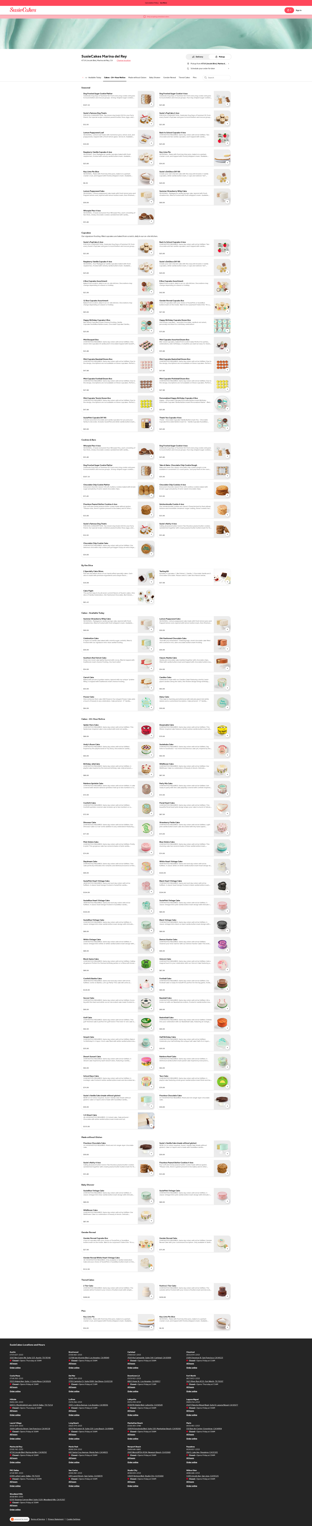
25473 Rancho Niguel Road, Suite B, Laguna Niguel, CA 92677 (212, 1405)
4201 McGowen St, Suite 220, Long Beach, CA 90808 (91, 1428)
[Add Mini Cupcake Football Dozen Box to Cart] (151, 389)
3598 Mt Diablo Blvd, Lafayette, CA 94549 (145, 1405)
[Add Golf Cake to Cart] (151, 1028)
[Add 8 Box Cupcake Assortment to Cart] (227, 292)
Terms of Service (38, 1519)
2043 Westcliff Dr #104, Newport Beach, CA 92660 (149, 1452)
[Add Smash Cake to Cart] (151, 1048)
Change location (124, 60)
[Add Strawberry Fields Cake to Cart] (227, 833)
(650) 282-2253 (75, 1473)
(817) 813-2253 (193, 1378)
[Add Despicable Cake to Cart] (227, 735)
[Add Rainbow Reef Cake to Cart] (227, 1067)
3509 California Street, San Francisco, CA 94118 (30, 1428)
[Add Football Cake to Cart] (227, 989)
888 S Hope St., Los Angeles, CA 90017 (143, 1381)
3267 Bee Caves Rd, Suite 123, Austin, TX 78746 (30, 1358)
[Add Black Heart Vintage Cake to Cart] (227, 891)
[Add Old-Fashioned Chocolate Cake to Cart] (227, 649)
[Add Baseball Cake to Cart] (227, 1009)
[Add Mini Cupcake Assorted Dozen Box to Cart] (227, 350)
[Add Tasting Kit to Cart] (227, 582)
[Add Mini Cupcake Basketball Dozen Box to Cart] (227, 370)
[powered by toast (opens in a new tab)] (19, 1519)
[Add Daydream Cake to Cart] (151, 872)
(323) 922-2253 (134, 1378)
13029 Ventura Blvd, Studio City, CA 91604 (145, 1476)
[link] (91, 77)
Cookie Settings (73, 1519)
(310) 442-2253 (75, 1355)
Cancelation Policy (152, 3)
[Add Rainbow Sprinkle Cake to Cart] (151, 794)
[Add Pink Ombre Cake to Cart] (151, 852)
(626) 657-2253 (193, 1449)
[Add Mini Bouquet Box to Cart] (151, 350)
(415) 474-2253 (193, 1355)
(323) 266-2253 (75, 1402)
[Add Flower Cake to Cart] (151, 707)
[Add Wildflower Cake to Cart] (227, 774)
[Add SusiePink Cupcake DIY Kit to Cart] (151, 428)
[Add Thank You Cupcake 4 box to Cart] (227, 428)
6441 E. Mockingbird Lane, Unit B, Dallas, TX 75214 (31, 1405)
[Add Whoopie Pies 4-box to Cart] (151, 221)
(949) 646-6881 (134, 1449)
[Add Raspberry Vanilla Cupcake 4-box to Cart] (151, 163)
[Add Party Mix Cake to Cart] (227, 794)
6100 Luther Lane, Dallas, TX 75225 (25, 1476)
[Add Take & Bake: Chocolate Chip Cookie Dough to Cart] (227, 476)
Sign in (299, 10)
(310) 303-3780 (134, 1426)
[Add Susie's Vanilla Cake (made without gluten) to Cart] (151, 1106)
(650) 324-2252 (75, 1449)
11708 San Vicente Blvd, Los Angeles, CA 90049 (89, 1358)
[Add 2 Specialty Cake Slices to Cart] (151, 582)
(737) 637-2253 (16, 1355)
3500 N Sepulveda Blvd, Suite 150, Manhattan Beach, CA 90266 (154, 1428)
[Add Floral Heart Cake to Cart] (227, 813)
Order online (15, 1368)
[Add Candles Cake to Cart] (227, 688)
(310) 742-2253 (16, 1449)
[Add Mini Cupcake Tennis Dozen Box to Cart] (151, 409)
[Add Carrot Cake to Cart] (151, 688)
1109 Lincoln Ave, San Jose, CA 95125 (202, 1476)
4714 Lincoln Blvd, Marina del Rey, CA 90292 (28, 1452)
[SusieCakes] (23, 9)
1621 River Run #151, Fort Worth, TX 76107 (204, 1381)
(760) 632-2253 (134, 1355)
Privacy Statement (56, 1519)
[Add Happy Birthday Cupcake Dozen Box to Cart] (227, 331)
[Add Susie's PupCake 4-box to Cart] (227, 124)
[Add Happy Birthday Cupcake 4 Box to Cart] (151, 331)
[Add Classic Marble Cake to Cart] (227, 668)
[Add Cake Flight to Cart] (151, 601)
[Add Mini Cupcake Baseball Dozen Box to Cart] (151, 370)
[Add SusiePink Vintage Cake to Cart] (227, 911)
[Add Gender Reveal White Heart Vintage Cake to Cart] (151, 1268)
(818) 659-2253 (134, 1473)
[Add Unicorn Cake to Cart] (227, 969)
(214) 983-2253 (16, 1473)
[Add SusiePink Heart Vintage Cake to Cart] (151, 891)
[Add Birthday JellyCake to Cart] (151, 774)
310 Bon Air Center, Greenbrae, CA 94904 (204, 1428)
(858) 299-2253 (75, 1378)
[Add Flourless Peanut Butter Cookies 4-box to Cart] (151, 515)
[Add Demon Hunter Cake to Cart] (227, 950)
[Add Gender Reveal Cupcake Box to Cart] (227, 311)
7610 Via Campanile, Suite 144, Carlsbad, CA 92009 (149, 1358)
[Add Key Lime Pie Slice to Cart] (151, 182)
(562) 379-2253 (75, 1426)
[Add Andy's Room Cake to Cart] (151, 755)
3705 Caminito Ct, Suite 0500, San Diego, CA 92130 (90, 1381)
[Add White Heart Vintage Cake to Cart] (227, 872)
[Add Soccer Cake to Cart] (151, 1009)
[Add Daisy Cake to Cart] (227, 707)
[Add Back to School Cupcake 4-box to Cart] (227, 143)
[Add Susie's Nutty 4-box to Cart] (227, 534)
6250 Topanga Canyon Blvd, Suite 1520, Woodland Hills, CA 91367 (37, 1499)
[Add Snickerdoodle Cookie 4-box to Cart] (227, 515)
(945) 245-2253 (16, 1402)
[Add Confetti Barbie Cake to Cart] (151, 989)
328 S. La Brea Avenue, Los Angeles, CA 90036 (88, 1405)
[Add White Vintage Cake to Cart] (151, 950)
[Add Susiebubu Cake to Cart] (227, 755)
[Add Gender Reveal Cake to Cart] (227, 1249)
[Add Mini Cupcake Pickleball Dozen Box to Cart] (227, 389)
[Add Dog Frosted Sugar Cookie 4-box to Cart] (227, 104)
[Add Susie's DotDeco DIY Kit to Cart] (227, 182)
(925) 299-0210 (134, 1402)
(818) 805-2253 (16, 1497)
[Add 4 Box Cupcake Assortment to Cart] (151, 292)
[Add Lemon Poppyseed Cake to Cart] (151, 202)
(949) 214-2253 (193, 1402)
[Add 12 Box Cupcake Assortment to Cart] (151, 311)
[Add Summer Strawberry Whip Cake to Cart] (227, 202)
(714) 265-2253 (16, 1378)
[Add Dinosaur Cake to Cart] (151, 833)
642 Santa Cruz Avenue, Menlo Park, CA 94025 (88, 1452)
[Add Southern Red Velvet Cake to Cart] (151, 668)
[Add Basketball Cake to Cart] (227, 1028)
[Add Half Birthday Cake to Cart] (227, 1048)
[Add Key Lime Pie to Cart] (227, 163)
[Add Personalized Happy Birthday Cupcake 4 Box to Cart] (227, 409)
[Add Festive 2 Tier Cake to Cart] (227, 1296)
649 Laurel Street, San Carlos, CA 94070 (85, 1476)
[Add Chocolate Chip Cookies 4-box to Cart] (227, 495)
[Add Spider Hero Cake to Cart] (151, 735)
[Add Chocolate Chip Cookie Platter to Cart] (151, 495)
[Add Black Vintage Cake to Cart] (227, 930)
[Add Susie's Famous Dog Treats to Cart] (151, 124)
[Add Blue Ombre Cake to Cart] (227, 852)
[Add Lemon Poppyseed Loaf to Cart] (151, 143)
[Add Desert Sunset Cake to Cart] (151, 1067)
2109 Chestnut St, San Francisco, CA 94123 (204, 1358)
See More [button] (163, 3)
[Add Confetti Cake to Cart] (151, 813)
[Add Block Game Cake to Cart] (151, 969)
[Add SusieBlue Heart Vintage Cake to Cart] (151, 911)
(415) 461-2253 (193, 1426)
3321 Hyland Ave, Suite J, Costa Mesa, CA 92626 (30, 1381)
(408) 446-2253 (193, 1473)
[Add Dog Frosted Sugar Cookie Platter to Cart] (151, 104)
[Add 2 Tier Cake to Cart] (151, 1296)
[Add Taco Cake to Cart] (227, 1087)
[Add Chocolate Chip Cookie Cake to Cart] (151, 554)
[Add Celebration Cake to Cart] (151, 649)
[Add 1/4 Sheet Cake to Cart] (151, 1126)
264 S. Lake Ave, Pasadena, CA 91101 (202, 1452)
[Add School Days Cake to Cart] (151, 1087)
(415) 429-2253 (16, 1426)
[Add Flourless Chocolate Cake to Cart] (227, 1106)
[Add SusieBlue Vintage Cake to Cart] (151, 930)
